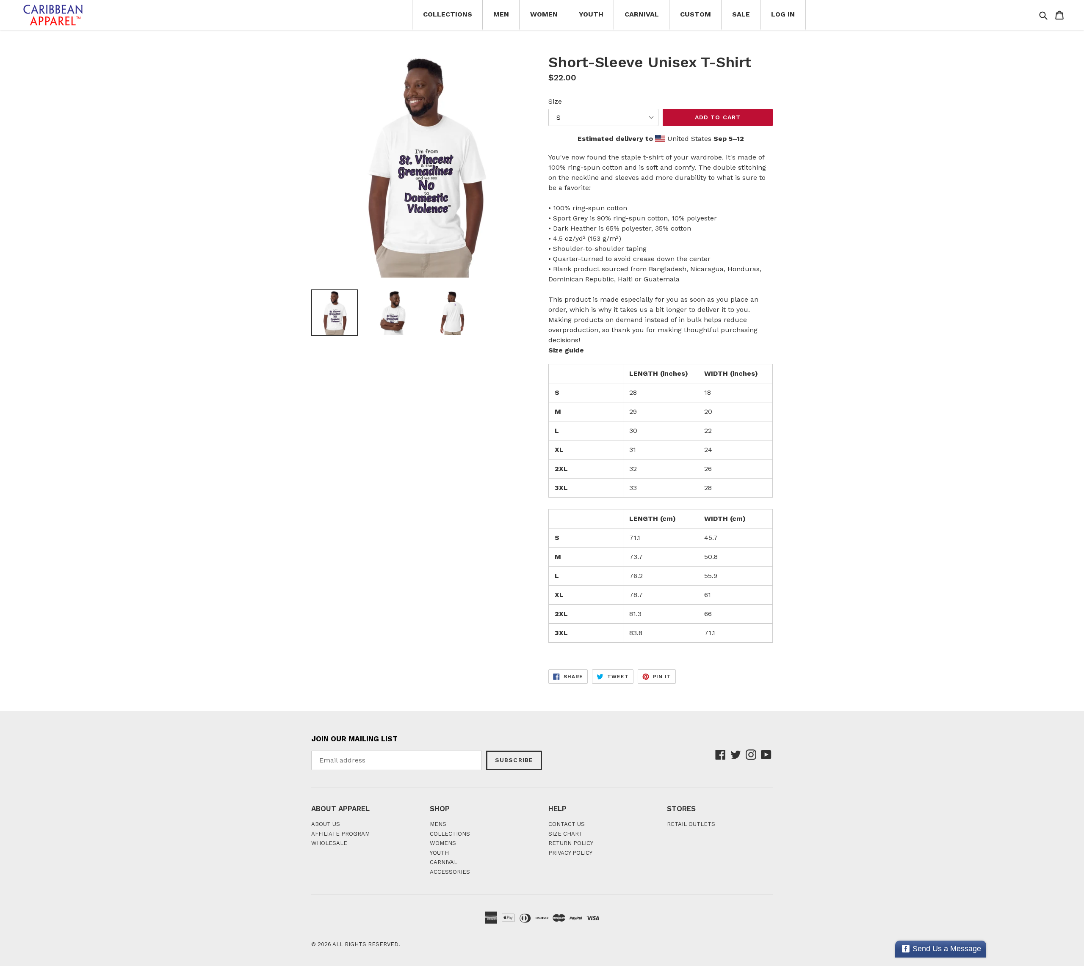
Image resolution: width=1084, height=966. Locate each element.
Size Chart (565, 834)
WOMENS (443, 843)
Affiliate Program (340, 834)
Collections (447, 14)
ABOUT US (325, 824)
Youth (591, 14)
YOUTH (439, 853)
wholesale (329, 843)
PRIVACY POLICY (570, 853)
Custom (695, 14)
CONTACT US (566, 824)
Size (555, 101)
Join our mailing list (354, 739)
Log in (783, 14)
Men (501, 14)
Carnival (642, 14)
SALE (741, 14)
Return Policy (570, 843)
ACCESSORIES (450, 872)
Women (544, 14)
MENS (438, 824)
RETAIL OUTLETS (691, 824)
